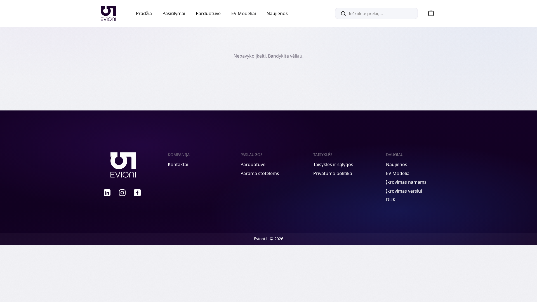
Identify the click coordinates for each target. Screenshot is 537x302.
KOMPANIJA (179, 154)
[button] (429, 13)
